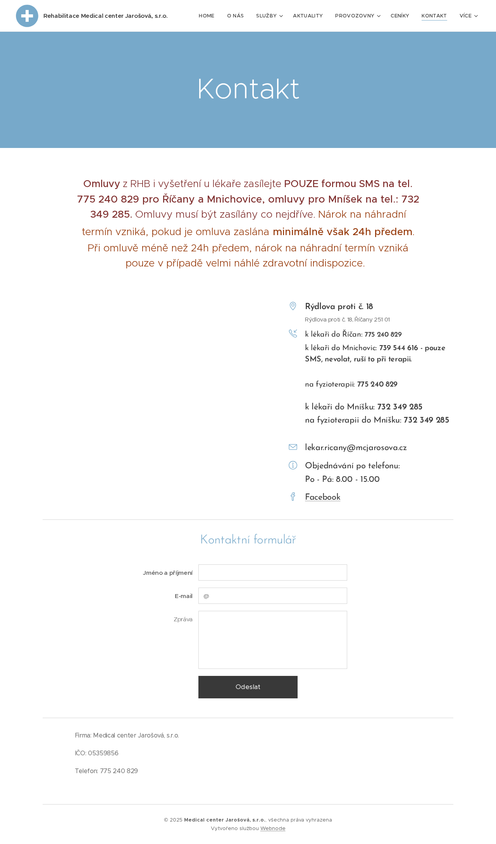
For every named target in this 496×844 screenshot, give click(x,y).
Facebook (322, 497)
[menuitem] (208, 16)
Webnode (273, 828)
